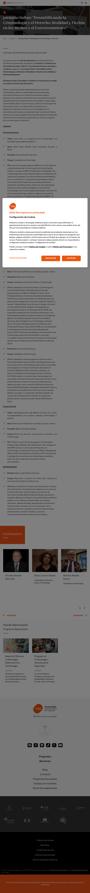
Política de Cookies (37, 247)
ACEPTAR (71, 258)
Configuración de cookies (18, 258)
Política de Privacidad (62, 247)
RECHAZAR (51, 258)
